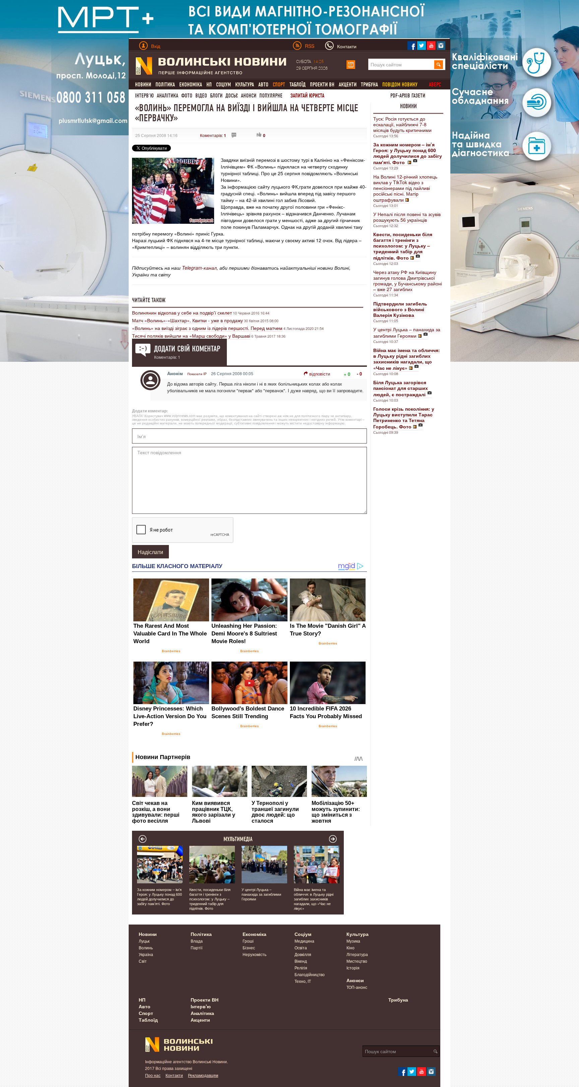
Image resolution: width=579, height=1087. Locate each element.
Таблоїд (298, 84)
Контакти (174, 1075)
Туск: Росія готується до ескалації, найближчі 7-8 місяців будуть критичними (402, 124)
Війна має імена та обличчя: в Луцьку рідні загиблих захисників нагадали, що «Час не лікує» (313, 899)
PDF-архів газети (407, 95)
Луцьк (144, 941)
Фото (186, 95)
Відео (201, 95)
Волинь (146, 947)
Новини (143, 84)
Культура (244, 84)
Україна (146, 954)
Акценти (348, 84)
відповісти (319, 373)
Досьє (232, 95)
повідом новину (399, 84)
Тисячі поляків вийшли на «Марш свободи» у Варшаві (191, 335)
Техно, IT (303, 981)
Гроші (248, 941)
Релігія (301, 967)
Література (357, 954)
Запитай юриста (307, 95)
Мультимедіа (238, 839)
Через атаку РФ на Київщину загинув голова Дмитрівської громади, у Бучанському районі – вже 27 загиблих (407, 280)
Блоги (216, 95)
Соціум (223, 84)
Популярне (270, 95)
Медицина (304, 941)
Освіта (301, 947)
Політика (165, 84)
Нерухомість (254, 954)
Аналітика (167, 95)
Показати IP (197, 373)
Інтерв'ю (144, 95)
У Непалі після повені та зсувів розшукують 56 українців (407, 217)
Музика (353, 941)
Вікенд (301, 961)
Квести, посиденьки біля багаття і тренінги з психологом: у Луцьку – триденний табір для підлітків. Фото (210, 899)
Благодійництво (310, 974)
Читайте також (149, 300)
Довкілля (303, 954)
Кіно (350, 947)
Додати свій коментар (187, 348)
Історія (353, 967)
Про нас (152, 1075)
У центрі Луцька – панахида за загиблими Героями (406, 332)
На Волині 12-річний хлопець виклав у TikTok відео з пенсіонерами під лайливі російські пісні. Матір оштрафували (405, 188)
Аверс (435, 84)
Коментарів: (213, 135)
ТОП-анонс (356, 987)
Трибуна (369, 84)
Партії (196, 947)
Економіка (190, 84)
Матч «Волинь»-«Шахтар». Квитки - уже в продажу (187, 320)
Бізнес (249, 947)
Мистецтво (356, 961)
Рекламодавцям (203, 1075)
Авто (263, 84)
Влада (197, 941)
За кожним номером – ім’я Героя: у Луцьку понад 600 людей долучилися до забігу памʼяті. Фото (159, 896)
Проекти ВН (322, 84)
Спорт (146, 1013)
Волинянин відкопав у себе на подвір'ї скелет (182, 312)
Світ (143, 961)
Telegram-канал (199, 267)
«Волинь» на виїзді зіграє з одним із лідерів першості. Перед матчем (207, 328)
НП (209, 84)
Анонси (248, 95)
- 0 (359, 373)
